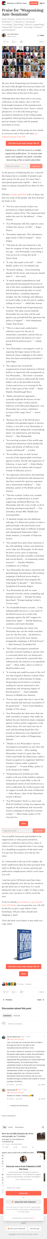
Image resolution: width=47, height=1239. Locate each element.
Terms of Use (36, 1207)
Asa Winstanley (13, 34)
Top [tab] (4, 1127)
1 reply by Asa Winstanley (18, 1106)
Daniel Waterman (14, 1036)
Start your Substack (17, 1228)
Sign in (42, 3)
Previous (9, 1000)
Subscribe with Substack (25, 1202)
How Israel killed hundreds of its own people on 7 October (17, 1135)
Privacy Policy (24, 1212)
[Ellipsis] (44, 1036)
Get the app (34, 1228)
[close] (40, 1156)
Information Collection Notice (31, 1209)
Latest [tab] (10, 1127)
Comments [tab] (7, 1016)
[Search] (43, 1127)
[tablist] (12, 1015)
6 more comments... (9, 1116)
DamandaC (11, 1090)
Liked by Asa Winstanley (16, 1039)
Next (39, 1000)
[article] (23, 1140)
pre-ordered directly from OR (20, 135)
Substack (12, 1234)
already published (18, 194)
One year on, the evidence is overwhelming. (13, 1140)
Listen (42, 35)
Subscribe (33, 3)
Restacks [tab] (17, 1016)
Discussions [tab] (19, 1127)
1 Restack (28, 984)
